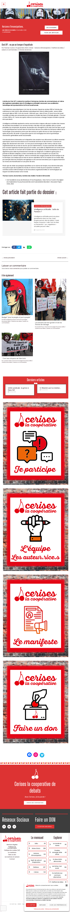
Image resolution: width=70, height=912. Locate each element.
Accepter (31, 905)
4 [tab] (37, 397)
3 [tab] (35, 397)
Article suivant (62, 258)
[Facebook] (29, 754)
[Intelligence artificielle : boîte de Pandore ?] (18, 210)
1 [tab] (32, 397)
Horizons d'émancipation (43, 206)
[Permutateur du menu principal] (4, 4)
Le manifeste (12, 852)
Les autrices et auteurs (12, 857)
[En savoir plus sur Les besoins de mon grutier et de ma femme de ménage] (50, 299)
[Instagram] (35, 754)
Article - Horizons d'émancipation (39, 48)
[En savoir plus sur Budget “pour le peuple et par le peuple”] (17, 297)
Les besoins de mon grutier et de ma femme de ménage (48, 323)
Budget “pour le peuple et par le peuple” (16, 317)
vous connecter (15, 268)
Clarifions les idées (58, 48)
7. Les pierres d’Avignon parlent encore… (49, 389)
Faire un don (12, 855)
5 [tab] (39, 397)
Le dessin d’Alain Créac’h (17, 388)
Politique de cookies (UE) (12, 850)
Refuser (43, 905)
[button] (66, 885)
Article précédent (8, 258)
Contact (12, 859)
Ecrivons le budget (22, 319)
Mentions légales (12, 844)
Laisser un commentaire (9, 50)
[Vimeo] (42, 755)
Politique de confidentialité (52, 909)
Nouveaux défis (6, 321)
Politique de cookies (39, 909)
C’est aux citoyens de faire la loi (14, 358)
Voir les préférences (58, 905)
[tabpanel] (20, 390)
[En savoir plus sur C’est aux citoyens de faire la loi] (17, 344)
